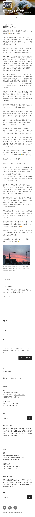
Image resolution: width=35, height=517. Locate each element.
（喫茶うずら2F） (19, 394)
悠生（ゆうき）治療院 (13, 10)
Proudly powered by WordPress (12, 512)
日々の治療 (7, 279)
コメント (6, 296)
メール (5, 330)
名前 (5, 321)
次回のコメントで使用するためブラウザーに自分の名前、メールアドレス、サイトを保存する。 (17, 351)
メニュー (18, 17)
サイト (5, 339)
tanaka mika (16, 24)
